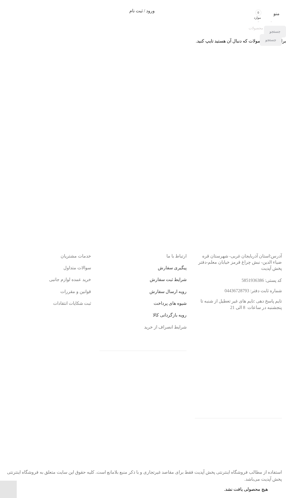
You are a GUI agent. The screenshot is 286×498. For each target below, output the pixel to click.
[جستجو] (266, 10)
